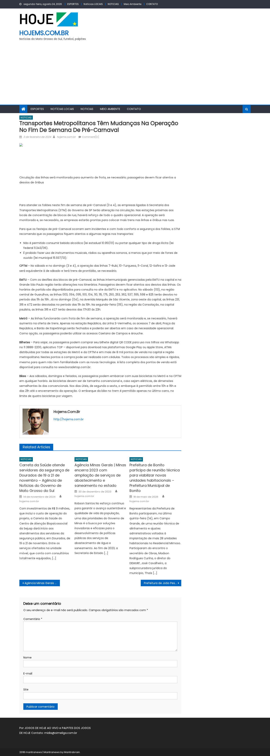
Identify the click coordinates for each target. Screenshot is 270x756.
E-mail (27, 673)
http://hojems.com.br (69, 419)
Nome (27, 657)
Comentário (32, 619)
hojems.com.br (44, 32)
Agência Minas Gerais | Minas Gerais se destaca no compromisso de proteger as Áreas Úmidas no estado (42, 583)
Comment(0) (90, 137)
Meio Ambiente (132, 4)
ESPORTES (73, 4)
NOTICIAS (113, 4)
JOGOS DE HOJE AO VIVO (42, 728)
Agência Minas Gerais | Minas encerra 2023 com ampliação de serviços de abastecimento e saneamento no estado (100, 475)
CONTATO (152, 4)
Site (25, 689)
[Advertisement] (135, 75)
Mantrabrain (72, 752)
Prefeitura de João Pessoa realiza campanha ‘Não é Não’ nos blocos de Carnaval (162, 583)
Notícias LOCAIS (93, 4)
